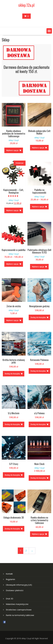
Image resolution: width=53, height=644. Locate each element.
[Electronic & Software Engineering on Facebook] (4, 622)
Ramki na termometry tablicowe (20, 615)
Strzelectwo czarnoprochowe (19, 609)
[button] (49, 31)
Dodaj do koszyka (38, 317)
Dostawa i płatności (14, 590)
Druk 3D (9, 598)
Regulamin (10, 579)
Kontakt (9, 573)
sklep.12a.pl (26, 5)
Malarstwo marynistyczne (17, 604)
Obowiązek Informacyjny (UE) (19, 585)
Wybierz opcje (12, 150)
